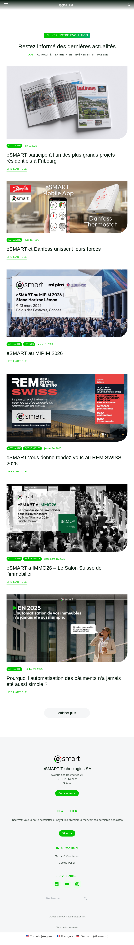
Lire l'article (17, 168)
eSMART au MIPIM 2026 (35, 353)
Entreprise (63, 54)
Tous (30, 54)
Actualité (44, 54)
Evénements (84, 54)
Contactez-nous (67, 793)
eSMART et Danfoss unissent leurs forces (54, 249)
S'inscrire (67, 833)
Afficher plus (67, 713)
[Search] (85, 898)
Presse (102, 54)
